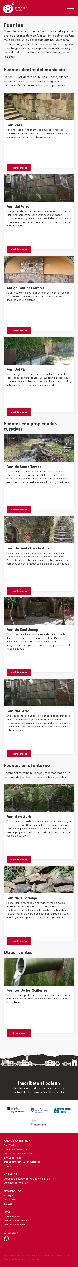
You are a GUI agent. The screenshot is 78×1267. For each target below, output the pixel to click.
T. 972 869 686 (13, 1157)
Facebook (9, 1199)
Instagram (9, 1195)
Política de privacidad (16, 1220)
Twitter (8, 1203)
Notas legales (12, 1216)
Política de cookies (15, 1224)
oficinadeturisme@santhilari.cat (22, 1161)
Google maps (11, 1166)
